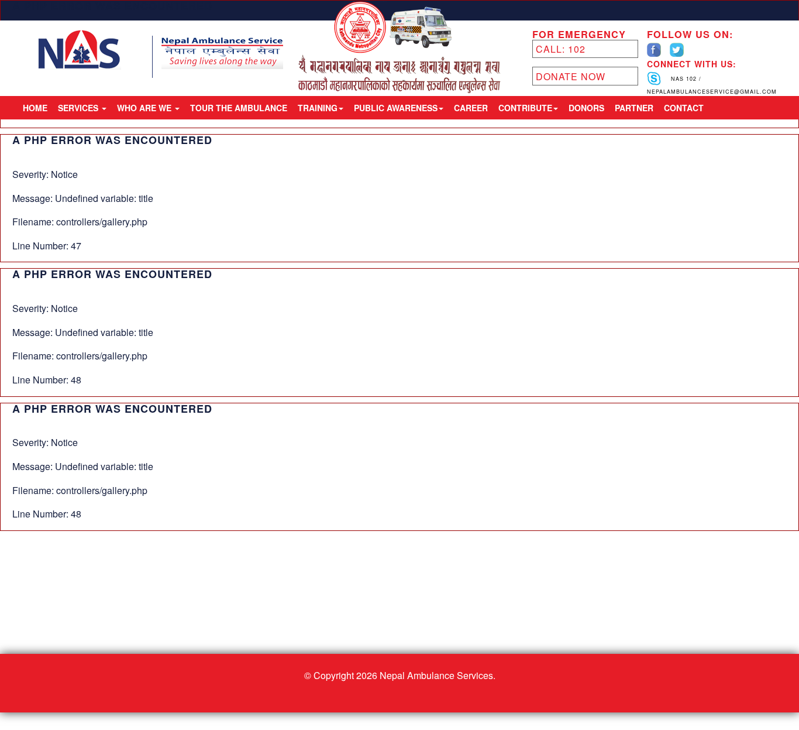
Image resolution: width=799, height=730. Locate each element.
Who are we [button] (145, 108)
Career (471, 108)
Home (35, 108)
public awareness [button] (396, 108)
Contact (684, 108)
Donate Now (570, 76)
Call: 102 (561, 49)
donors (586, 108)
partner (634, 108)
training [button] (317, 108)
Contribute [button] (525, 108)
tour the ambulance (238, 108)
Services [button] (79, 108)
